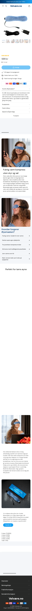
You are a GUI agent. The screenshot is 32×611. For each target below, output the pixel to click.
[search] (6, 5)
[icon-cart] (28, 5)
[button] (5, 55)
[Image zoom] (16, 24)
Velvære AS (18, 606)
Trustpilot (16, 116)
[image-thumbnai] (3, 41)
